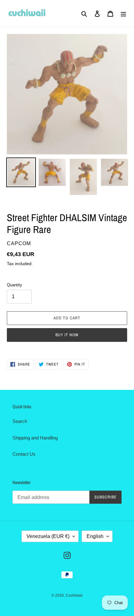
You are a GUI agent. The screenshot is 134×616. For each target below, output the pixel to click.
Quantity (14, 285)
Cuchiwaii (74, 595)
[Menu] (123, 13)
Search (19, 421)
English (95, 536)
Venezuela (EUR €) (47, 536)
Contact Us (24, 454)
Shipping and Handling (35, 437)
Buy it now (67, 334)
